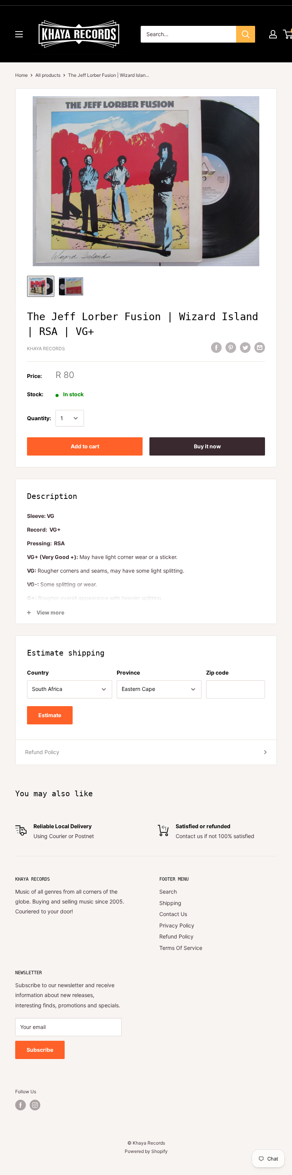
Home (21, 75)
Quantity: (39, 418)
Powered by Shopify (146, 1151)
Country (38, 672)
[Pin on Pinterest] (230, 347)
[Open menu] (19, 34)
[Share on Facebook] (216, 347)
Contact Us (173, 914)
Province (128, 672)
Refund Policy (42, 752)
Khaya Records (46, 348)
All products (47, 75)
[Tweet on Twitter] (245, 347)
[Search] (245, 34)
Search (168, 891)
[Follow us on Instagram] (35, 1105)
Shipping (170, 903)
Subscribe (40, 1049)
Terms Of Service (180, 948)
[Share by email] (259, 347)
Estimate (49, 715)
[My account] (273, 34)
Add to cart (85, 446)
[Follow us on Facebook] (20, 1105)
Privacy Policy (176, 925)
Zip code (217, 672)
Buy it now (207, 446)
